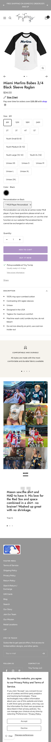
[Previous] (4, 76)
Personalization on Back (13, 199)
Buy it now (25, 258)
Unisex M (40, 163)
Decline (24, 728)
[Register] (43, 653)
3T (16, 130)
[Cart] (46, 18)
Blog (5, 599)
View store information (16, 273)
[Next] (46, 76)
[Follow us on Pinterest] (19, 671)
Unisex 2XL (11, 179)
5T (34, 130)
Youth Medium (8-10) (15, 147)
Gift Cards (7, 594)
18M (27, 122)
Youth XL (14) (36, 155)
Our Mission (8, 619)
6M (7, 122)
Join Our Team (9, 614)
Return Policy (9, 580)
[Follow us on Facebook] (6, 671)
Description (9, 291)
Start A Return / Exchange (10, 587)
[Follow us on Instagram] (13, 671)
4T (25, 130)
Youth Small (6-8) (14, 139)
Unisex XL (24, 171)
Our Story (7, 609)
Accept (24, 721)
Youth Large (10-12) (14, 155)
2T (7, 130)
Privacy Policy (9, 575)
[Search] (10, 18)
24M (38, 122)
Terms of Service (10, 565)
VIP (5, 629)
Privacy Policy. (35, 714)
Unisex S (25, 163)
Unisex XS (10, 163)
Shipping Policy (10, 570)
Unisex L (10, 171)
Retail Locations (10, 624)
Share (6, 280)
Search (6, 604)
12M (17, 122)
